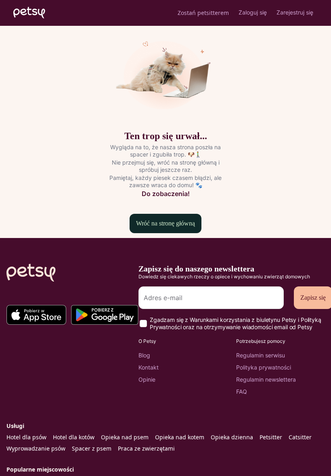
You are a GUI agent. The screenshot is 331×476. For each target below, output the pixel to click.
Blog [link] (144, 355)
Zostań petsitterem (203, 13)
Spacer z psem (91, 448)
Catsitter (300, 437)
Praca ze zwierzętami (146, 448)
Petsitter (271, 437)
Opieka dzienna (232, 437)
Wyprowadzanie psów (35, 448)
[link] (36, 312)
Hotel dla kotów (73, 437)
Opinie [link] (146, 379)
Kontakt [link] (148, 367)
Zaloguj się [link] (253, 12)
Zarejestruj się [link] (295, 12)
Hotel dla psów (26, 437)
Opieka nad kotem (179, 437)
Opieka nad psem (125, 437)
